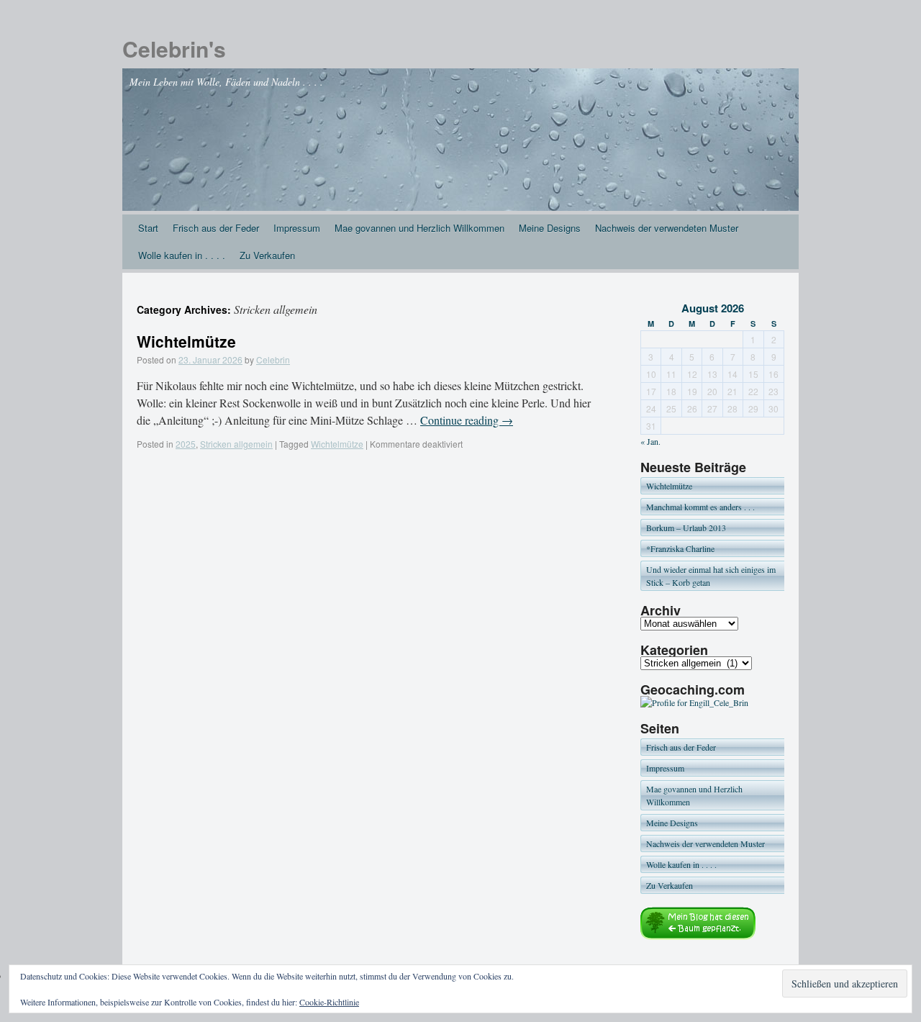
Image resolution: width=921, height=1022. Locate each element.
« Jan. (650, 441)
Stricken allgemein (236, 444)
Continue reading (466, 420)
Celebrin (273, 359)
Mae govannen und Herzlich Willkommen (419, 228)
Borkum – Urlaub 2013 (686, 527)
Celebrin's (174, 48)
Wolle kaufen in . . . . (181, 255)
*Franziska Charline (680, 548)
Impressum (296, 228)
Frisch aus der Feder (216, 228)
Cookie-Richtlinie (329, 1002)
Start (148, 228)
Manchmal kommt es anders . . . (700, 506)
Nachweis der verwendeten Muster (666, 228)
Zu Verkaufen (267, 255)
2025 (186, 444)
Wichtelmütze (186, 341)
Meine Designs (550, 228)
